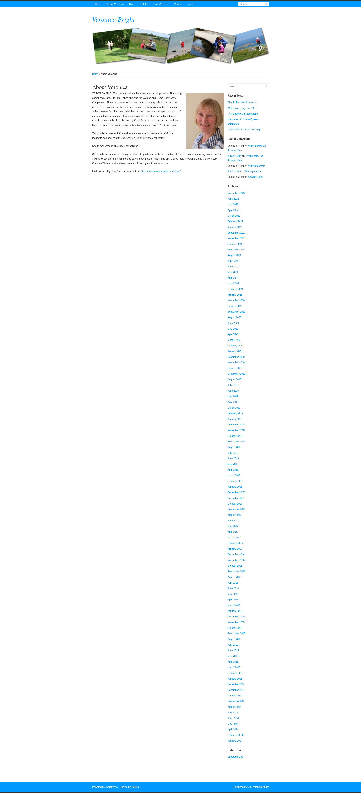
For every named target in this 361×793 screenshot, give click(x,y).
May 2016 (233, 594)
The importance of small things (244, 129)
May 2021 (233, 272)
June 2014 (233, 718)
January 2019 (235, 419)
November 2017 (236, 498)
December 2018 (236, 424)
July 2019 (233, 385)
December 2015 (236, 616)
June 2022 (233, 198)
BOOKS (144, 4)
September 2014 (236, 701)
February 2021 (235, 289)
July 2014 (233, 712)
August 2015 (234, 639)
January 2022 (235, 227)
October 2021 (235, 244)
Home (98, 4)
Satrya (135, 786)
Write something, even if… (242, 108)
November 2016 (236, 560)
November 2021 (236, 238)
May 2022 (233, 204)
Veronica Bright (113, 19)
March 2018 (234, 475)
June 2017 (233, 520)
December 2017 (236, 492)
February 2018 (235, 481)
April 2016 (233, 599)
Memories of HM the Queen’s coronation (243, 121)
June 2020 (233, 323)
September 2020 (236, 311)
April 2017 (233, 531)
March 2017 (234, 537)
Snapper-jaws (255, 176)
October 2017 (235, 503)
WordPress (112, 786)
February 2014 (235, 735)
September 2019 (236, 373)
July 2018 (233, 452)
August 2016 (234, 577)
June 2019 (233, 390)
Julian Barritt (234, 155)
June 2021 (233, 266)
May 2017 (233, 526)
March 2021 (234, 283)
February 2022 (235, 221)
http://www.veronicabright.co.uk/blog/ (161, 171)
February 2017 (235, 543)
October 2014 (235, 695)
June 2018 (233, 458)
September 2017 (236, 509)
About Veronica (115, 4)
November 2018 (236, 430)
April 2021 (233, 277)
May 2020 (233, 328)
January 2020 (235, 351)
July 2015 (233, 644)
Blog (131, 4)
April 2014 (233, 729)
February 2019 (235, 413)
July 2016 (233, 582)
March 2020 (234, 340)
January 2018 (235, 486)
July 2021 (233, 261)
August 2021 (234, 255)
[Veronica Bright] (180, 46)
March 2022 (234, 215)
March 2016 (234, 605)
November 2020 (236, 300)
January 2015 (235, 678)
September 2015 (236, 633)
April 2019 (233, 402)
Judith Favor (234, 171)
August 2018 (234, 447)
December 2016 (236, 554)
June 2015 (233, 650)
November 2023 (236, 193)
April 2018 (233, 469)
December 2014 (236, 684)
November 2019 (236, 362)
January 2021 (235, 294)
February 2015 (235, 673)
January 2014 (235, 740)
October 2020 (235, 306)
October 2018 (235, 436)
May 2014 (233, 723)
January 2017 (235, 548)
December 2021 (236, 232)
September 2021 (236, 249)
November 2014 (236, 690)
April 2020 (233, 334)
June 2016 (233, 588)
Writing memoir (256, 165)
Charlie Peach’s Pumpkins (242, 102)
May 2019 (233, 396)
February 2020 (235, 345)
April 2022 (233, 210)
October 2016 (235, 565)
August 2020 (234, 317)
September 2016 (236, 571)
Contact (191, 4)
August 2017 (234, 515)
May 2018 (233, 464)
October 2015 (235, 627)
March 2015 (234, 667)
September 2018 (236, 441)
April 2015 (233, 661)
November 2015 (236, 622)
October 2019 (235, 368)
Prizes (177, 4)
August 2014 (234, 706)
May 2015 (233, 656)
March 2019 (234, 407)
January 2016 (235, 611)
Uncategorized (235, 756)
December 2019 (236, 356)
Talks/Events (161, 4)
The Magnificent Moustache (243, 113)
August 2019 (234, 379)
